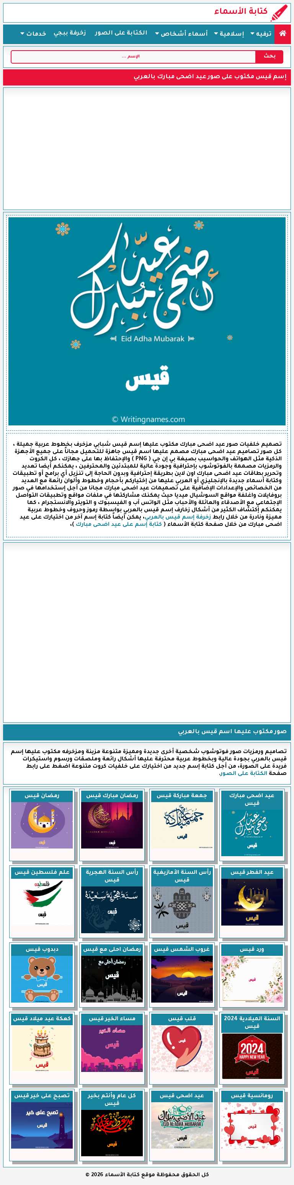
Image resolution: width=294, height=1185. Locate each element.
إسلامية (231, 34)
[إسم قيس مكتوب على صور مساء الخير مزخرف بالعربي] (112, 1071)
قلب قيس (182, 1019)
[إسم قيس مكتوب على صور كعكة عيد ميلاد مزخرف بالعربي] (42, 1071)
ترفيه (263, 34)
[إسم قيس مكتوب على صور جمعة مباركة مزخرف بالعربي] (182, 848)
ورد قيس (252, 950)
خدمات (35, 34)
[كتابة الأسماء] (282, 34)
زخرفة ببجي (70, 33)
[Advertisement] (147, 148)
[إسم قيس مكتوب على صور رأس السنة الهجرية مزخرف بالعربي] (112, 932)
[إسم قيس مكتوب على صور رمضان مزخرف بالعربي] (42, 848)
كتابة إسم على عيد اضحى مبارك (119, 525)
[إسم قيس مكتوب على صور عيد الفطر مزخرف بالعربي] (252, 925)
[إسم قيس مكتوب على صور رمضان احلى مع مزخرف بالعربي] (112, 1002)
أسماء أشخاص (183, 34)
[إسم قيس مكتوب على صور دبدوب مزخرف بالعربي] (42, 1002)
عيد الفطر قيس (252, 873)
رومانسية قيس (252, 1096)
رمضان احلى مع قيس (112, 950)
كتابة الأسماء (241, 12)
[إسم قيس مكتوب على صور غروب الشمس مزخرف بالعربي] (182, 1002)
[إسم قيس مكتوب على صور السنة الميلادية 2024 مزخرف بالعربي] (252, 1079)
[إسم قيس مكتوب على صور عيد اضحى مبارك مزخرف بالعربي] (252, 855)
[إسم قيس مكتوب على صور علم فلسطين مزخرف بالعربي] (42, 925)
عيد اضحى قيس (182, 1096)
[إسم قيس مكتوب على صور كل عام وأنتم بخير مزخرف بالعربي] (112, 1155)
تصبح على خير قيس (42, 1096)
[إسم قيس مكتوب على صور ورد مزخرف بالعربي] (252, 1002)
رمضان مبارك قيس (112, 796)
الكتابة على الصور (121, 33)
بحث (270, 57)
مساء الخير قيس (112, 1019)
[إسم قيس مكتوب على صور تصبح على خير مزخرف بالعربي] (42, 1148)
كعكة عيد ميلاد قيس (42, 1019)
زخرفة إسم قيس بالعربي (178, 518)
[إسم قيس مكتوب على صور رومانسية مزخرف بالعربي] (252, 1148)
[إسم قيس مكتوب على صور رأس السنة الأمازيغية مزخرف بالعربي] (182, 932)
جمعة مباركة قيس (182, 796)
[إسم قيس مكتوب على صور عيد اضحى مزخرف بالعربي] (182, 1148)
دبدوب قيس (42, 950)
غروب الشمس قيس (182, 950)
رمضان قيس (41, 796)
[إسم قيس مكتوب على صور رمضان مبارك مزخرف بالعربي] (112, 848)
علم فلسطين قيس (42, 873)
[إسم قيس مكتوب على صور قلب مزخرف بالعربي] (182, 1071)
